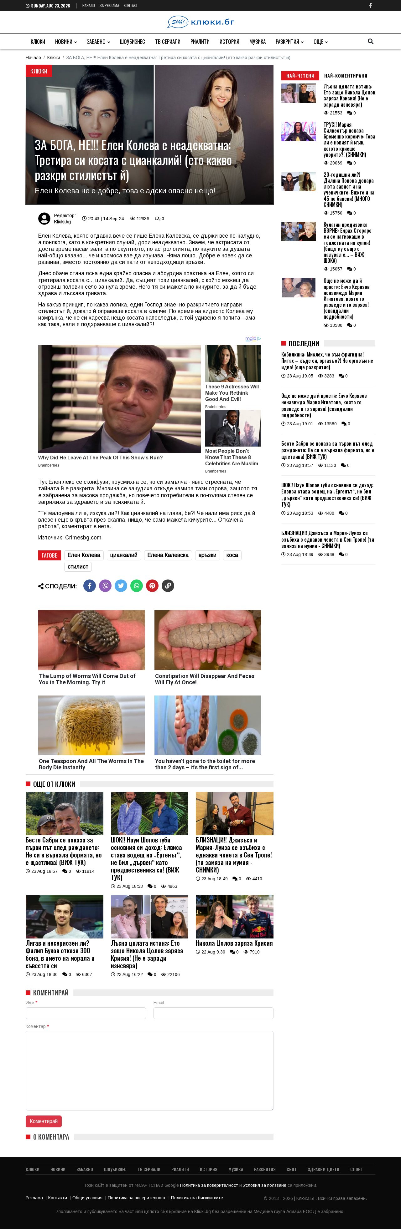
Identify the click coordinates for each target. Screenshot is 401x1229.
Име (31, 1002)
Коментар (37, 1026)
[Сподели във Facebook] (89, 585)
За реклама (109, 5)
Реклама (34, 1198)
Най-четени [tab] (300, 75)
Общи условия (87, 1198)
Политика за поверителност (209, 1185)
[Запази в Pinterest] (152, 585)
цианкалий (124, 555)
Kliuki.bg (62, 221)
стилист (78, 567)
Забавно (96, 41)
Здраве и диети (323, 1169)
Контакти (57, 1198)
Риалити (200, 41)
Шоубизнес (132, 41)
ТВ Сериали (167, 41)
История (229, 41)
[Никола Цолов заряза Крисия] (234, 936)
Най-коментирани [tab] (345, 75)
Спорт (356, 1169)
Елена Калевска (168, 555)
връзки (207, 555)
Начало (88, 5)
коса (232, 555)
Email (159, 1002)
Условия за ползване (265, 1185)
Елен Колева (84, 555)
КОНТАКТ (131, 5)
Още (318, 41)
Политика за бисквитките (197, 1198)
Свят (292, 1169)
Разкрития (287, 41)
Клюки (38, 41)
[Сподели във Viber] (105, 585)
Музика (257, 41)
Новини (63, 41)
